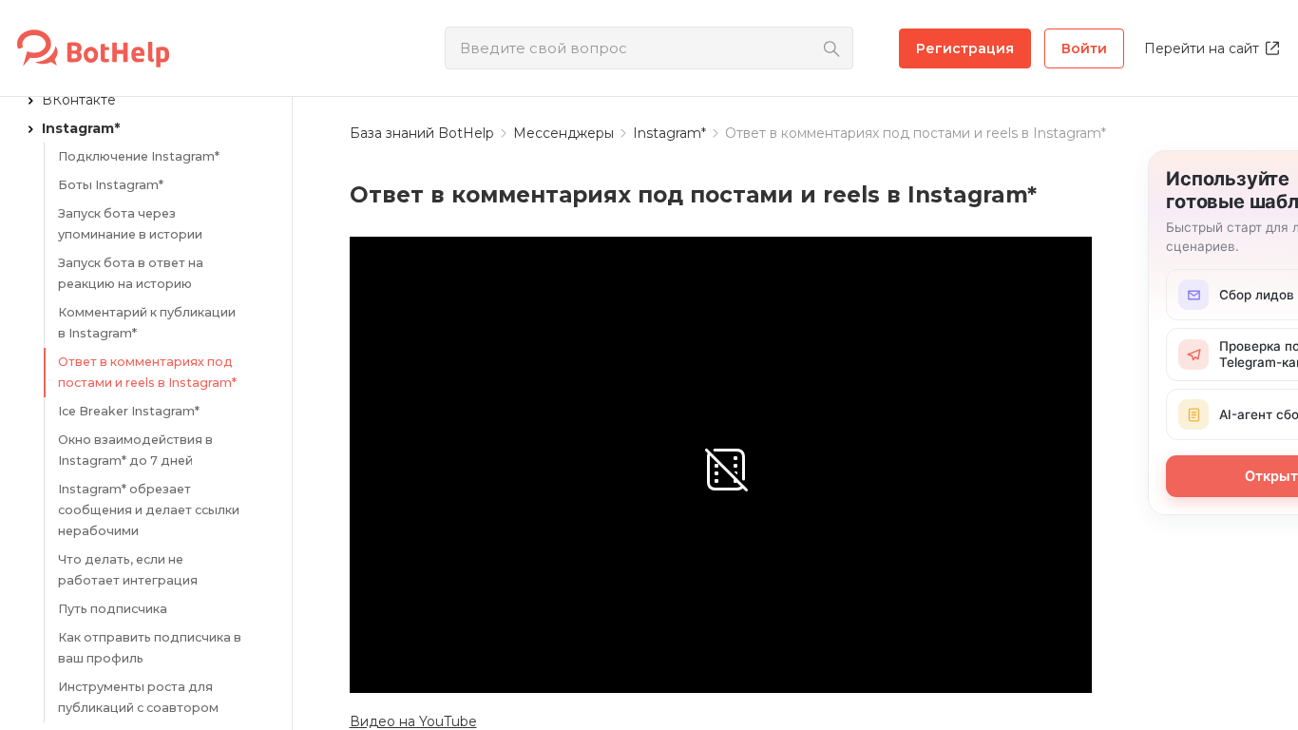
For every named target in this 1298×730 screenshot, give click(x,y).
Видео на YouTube (413, 721)
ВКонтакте (79, 99)
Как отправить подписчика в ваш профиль (149, 647)
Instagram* (81, 128)
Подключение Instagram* (139, 156)
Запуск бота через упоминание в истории (130, 223)
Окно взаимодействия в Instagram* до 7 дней (135, 450)
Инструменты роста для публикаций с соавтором (138, 697)
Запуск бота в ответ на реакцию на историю (130, 273)
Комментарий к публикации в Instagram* (147, 322)
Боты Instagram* (110, 185)
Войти (1084, 48)
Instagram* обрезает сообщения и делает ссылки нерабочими (148, 510)
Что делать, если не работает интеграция (128, 569)
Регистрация (965, 48)
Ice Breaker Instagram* (129, 411)
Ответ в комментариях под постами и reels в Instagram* (147, 372)
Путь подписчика (112, 609)
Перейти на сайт (1201, 48)
